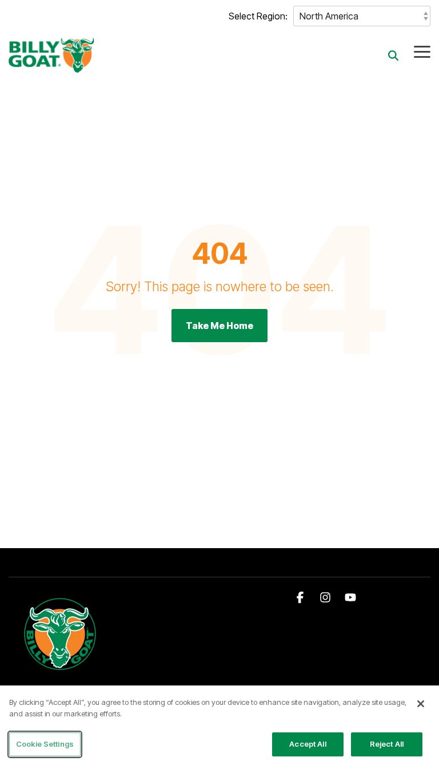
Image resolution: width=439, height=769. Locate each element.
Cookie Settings (45, 743)
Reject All (387, 743)
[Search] (393, 55)
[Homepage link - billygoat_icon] (60, 670)
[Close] (420, 703)
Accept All (307, 743)
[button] (422, 51)
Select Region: (258, 16)
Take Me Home (219, 325)
